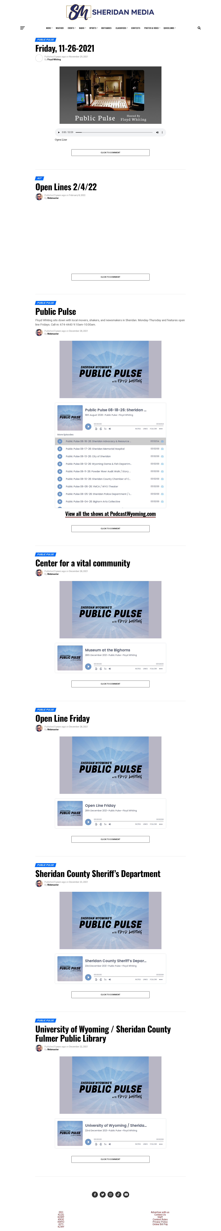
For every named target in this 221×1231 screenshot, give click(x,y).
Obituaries (106, 28)
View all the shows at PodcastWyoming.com (110, 513)
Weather (60, 28)
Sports (92, 28)
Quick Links (169, 28)
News (48, 28)
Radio (81, 28)
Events (71, 28)
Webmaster (53, 198)
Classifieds (121, 28)
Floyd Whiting (54, 59)
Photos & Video (151, 28)
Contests (135, 28)
